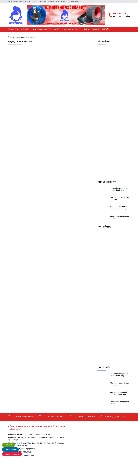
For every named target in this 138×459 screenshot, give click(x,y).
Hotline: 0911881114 (12, 454)
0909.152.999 (29, 455)
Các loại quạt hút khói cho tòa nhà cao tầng (118, 208)
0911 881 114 (75, 2)
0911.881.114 (27, 452)
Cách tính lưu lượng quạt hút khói (119, 217)
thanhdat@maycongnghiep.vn (53, 1)
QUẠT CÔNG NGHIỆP (41, 29)
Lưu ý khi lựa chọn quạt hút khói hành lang (119, 189)
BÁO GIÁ (95, 29)
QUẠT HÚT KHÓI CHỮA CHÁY (66, 29)
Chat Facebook (10, 449)
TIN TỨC (105, 29)
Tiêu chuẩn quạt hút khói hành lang (119, 198)
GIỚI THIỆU (25, 29)
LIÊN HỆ (86, 29)
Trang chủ (13, 29)
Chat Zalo (8, 445)
